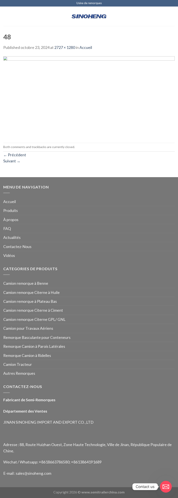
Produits (10, 210)
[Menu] (6, 16)
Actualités (12, 237)
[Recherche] (173, 16)
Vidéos (9, 255)
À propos (10, 219)
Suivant (11, 160)
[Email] (166, 487)
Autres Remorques (19, 373)
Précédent (14, 154)
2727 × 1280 (64, 47)
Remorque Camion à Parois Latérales (34, 346)
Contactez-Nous (17, 246)
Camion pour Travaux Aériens (28, 328)
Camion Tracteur (17, 364)
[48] (89, 96)
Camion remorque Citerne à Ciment (33, 310)
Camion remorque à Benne (25, 283)
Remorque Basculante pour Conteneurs (37, 337)
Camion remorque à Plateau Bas (30, 301)
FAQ (7, 228)
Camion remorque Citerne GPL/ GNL (34, 319)
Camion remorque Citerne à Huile (31, 292)
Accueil (85, 47)
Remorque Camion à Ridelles (27, 355)
